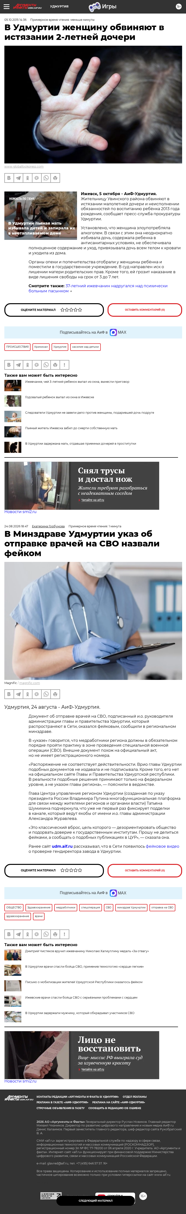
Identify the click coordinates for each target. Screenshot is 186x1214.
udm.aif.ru (62, 846)
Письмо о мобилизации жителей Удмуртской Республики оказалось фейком (83, 982)
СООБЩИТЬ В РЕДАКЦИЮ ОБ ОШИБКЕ (114, 1108)
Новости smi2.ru (20, 511)
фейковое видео (162, 846)
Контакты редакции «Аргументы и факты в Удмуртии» (78, 1096)
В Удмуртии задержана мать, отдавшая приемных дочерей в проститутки (80, 443)
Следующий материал (96, 1200)
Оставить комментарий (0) (145, 309)
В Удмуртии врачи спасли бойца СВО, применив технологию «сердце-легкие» (84, 966)
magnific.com (29, 683)
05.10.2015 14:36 (15, 20)
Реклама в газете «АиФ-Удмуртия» (62, 1102)
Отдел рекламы (135, 1096)
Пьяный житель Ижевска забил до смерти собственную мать (71, 428)
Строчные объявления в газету (61, 1108)
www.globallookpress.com (24, 166)
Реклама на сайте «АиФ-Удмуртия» (118, 1102)
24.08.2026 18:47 (16, 526)
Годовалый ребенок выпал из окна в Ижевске (59, 397)
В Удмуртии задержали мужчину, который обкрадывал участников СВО (79, 1013)
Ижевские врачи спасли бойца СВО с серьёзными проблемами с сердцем (81, 997)
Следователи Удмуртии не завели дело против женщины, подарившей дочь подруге (89, 412)
